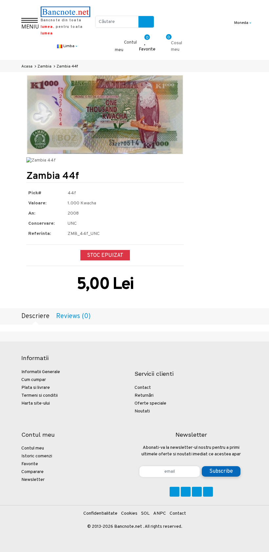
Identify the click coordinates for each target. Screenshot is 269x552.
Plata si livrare (35, 387)
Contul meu (32, 448)
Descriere (35, 316)
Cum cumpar (33, 380)
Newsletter (33, 480)
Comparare (32, 472)
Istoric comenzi (36, 456)
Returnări (144, 395)
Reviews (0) (73, 316)
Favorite (29, 464)
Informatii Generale (40, 372)
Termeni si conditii (39, 395)
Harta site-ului (35, 403)
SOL (145, 513)
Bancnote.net (128, 526)
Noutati (142, 411)
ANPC (159, 513)
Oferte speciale (150, 403)
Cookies (129, 513)
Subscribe (221, 471)
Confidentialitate (100, 513)
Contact (142, 387)
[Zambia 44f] (105, 115)
